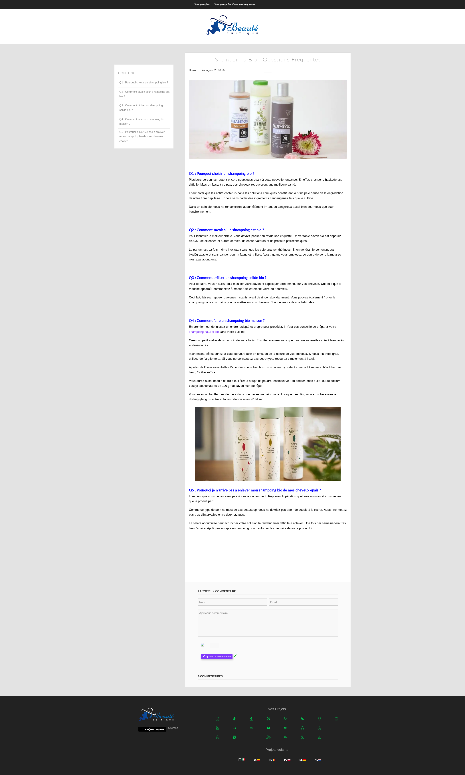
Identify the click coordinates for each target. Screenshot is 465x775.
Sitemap (173, 727)
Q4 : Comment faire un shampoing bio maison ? (141, 121)
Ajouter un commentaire (218, 656)
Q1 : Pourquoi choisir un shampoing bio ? (143, 82)
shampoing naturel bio (204, 332)
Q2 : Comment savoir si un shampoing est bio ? (144, 94)
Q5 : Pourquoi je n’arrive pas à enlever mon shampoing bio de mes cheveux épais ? (142, 136)
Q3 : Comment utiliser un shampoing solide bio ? (141, 107)
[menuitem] (202, 4)
